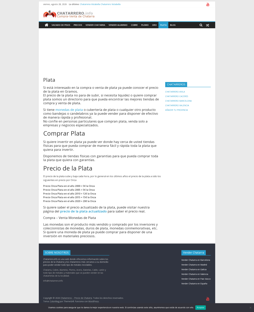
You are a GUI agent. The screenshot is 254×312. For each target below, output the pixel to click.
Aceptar (200, 307)
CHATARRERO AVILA (175, 91)
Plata (163, 25)
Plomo (145, 25)
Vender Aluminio (118, 25)
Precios (78, 25)
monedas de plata (69, 109)
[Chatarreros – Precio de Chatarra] (46, 25)
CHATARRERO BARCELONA (178, 100)
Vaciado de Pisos (61, 25)
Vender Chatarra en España (194, 283)
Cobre (134, 25)
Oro (154, 25)
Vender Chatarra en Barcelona (195, 260)
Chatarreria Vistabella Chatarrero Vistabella (100, 4)
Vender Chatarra (95, 25)
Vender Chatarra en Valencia (194, 274)
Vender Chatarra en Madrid (194, 264)
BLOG (173, 25)
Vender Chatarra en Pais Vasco (196, 278)
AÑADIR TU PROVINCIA (176, 110)
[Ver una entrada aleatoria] (207, 25)
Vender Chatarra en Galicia (194, 269)
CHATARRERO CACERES (176, 96)
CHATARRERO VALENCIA (177, 105)
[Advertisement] (127, 50)
